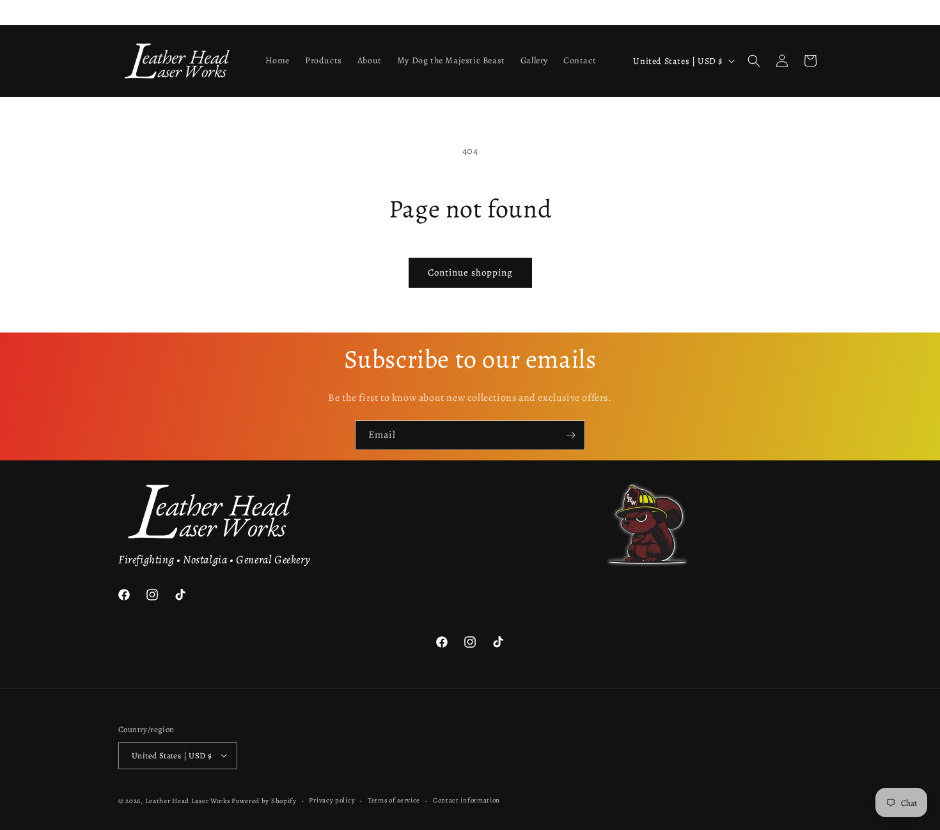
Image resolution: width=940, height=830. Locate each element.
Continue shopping (470, 272)
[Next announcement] (817, 12)
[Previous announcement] (123, 12)
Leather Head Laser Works (187, 800)
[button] (754, 61)
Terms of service (394, 799)
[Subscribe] (570, 435)
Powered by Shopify (264, 800)
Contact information (466, 799)
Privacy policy (332, 799)
